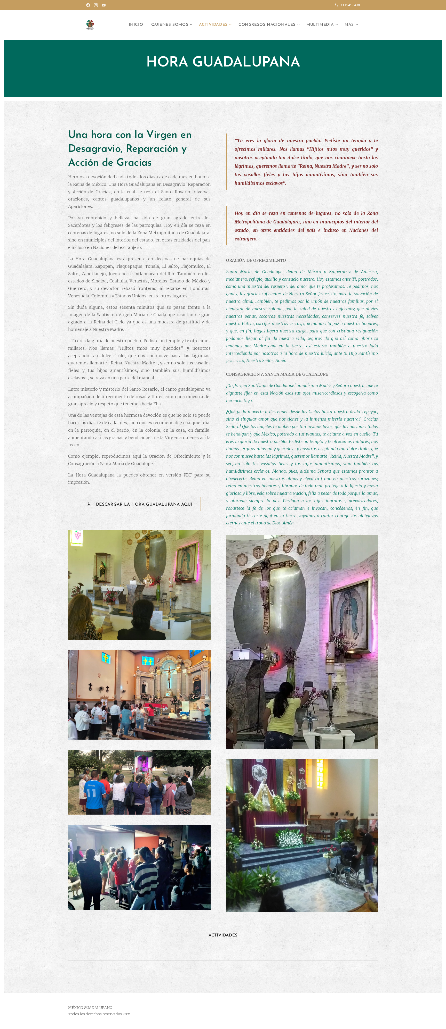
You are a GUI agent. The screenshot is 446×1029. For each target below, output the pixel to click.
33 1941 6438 (350, 5)
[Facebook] (88, 5)
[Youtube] (103, 5)
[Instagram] (96, 5)
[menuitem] (137, 25)
